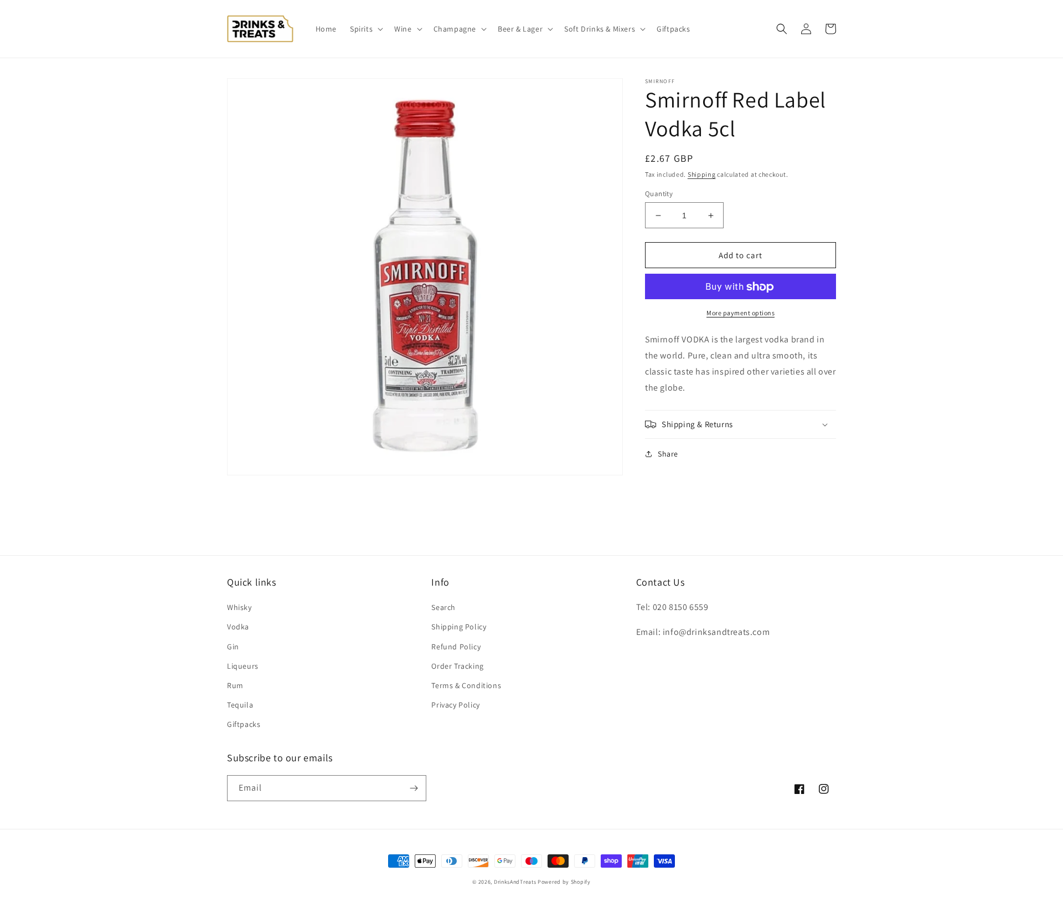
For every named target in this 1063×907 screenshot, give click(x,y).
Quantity (659, 193)
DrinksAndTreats (515, 881)
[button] (365, 28)
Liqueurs (243, 666)
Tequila (240, 705)
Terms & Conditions (466, 685)
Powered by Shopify (564, 881)
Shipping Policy (458, 627)
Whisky (239, 607)
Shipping (702, 174)
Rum (235, 685)
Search (443, 607)
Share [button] (668, 454)
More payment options (740, 313)
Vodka (238, 627)
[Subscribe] (413, 788)
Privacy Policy (455, 705)
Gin (233, 647)
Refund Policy (456, 647)
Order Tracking (457, 666)
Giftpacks (243, 724)
